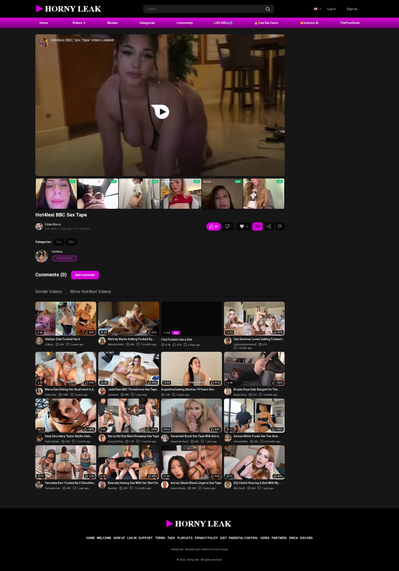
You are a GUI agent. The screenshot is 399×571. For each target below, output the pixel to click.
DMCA (293, 538)
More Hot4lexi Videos (90, 292)
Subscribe (64, 258)
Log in (331, 9)
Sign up (352, 9)
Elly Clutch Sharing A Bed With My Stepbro (256, 483)
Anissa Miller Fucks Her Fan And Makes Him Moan (255, 436)
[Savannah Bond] (165, 438)
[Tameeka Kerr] (39, 485)
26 (216, 226)
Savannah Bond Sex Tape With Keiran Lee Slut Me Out (195, 436)
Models (112, 23)
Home (43, 23)
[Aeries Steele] (165, 485)
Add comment (85, 275)
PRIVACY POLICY (206, 538)
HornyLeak (193, 559)
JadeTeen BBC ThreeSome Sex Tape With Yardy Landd (132, 389)
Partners (279, 538)
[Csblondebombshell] (228, 341)
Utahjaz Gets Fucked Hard (62, 339)
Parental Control (243, 538)
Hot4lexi (57, 251)
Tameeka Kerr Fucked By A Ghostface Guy (70, 483)
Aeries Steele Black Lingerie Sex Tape (196, 483)
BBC (71, 242)
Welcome (104, 538)
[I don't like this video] (228, 226)
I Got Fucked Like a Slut (176, 339)
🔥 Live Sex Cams (266, 23)
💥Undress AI (309, 23)
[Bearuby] (102, 485)
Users (265, 538)
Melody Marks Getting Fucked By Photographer (130, 339)
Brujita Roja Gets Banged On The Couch (255, 389)
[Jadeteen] (102, 391)
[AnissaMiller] (228, 438)
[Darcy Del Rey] (102, 438)
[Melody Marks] (102, 341)
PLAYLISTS (185, 538)
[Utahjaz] (39, 341)
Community (185, 23)
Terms (160, 538)
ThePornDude (350, 23)
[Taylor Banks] (39, 438)
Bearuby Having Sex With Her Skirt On (133, 483)
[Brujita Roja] (228, 391)
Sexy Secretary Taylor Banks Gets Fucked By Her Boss (67, 436)
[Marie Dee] (39, 391)
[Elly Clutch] (228, 485)
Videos (79, 23)
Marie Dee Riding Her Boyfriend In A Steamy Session (69, 389)
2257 (223, 538)
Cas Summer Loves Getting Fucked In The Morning (259, 339)
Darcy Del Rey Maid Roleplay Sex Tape (133, 436)
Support (146, 538)
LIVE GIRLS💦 (223, 23)
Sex (59, 242)
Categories (147, 23)
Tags (171, 538)
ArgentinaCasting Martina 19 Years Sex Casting (187, 389)
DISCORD (306, 538)
